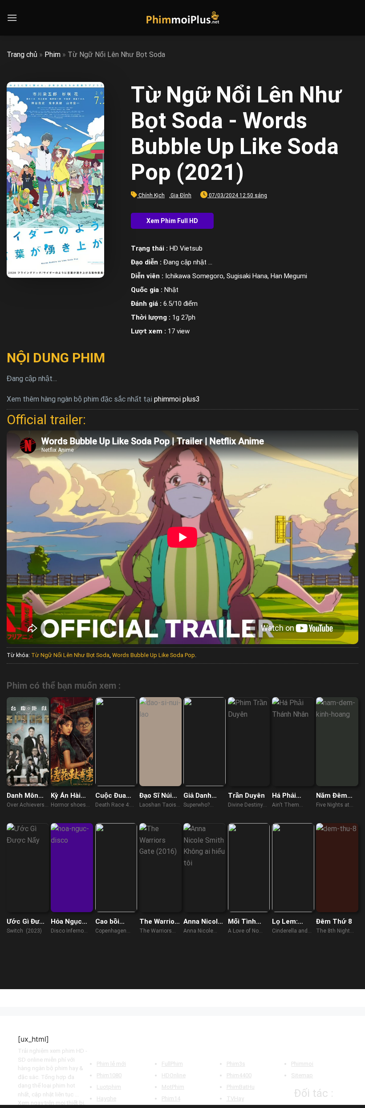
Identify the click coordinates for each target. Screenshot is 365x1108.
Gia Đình (180, 195)
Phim (53, 54)
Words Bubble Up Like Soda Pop (153, 655)
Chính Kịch (151, 195)
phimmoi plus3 (177, 399)
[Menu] (12, 17)
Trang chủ (22, 54)
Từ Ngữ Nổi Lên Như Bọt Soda (70, 655)
